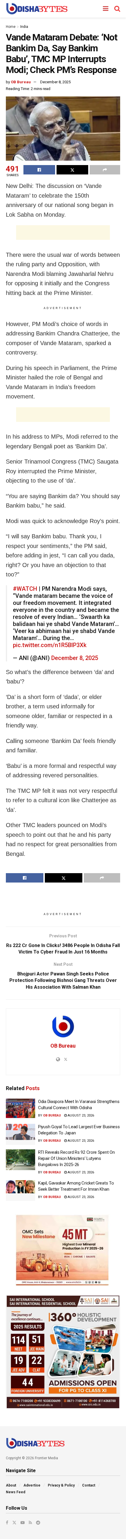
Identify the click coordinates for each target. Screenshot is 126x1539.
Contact (88, 1485)
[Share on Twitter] (72, 169)
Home (11, 27)
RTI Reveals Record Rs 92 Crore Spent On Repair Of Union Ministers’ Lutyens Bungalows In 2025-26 (76, 1158)
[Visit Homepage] (37, 9)
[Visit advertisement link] (63, 1250)
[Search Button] (117, 9)
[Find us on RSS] (30, 1522)
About (11, 1485)
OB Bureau (21, 82)
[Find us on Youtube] (23, 1522)
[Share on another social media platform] (105, 169)
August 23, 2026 (80, 1115)
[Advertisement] (63, 232)
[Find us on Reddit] (38, 1522)
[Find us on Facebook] (7, 1522)
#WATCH (25, 588)
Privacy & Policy (61, 1485)
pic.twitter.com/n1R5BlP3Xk (49, 645)
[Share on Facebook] (39, 169)
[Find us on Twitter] (14, 1522)
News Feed (15, 1492)
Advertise (31, 1485)
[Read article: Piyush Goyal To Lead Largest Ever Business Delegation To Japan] (20, 1134)
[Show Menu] (105, 9)
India (24, 27)
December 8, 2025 (55, 82)
